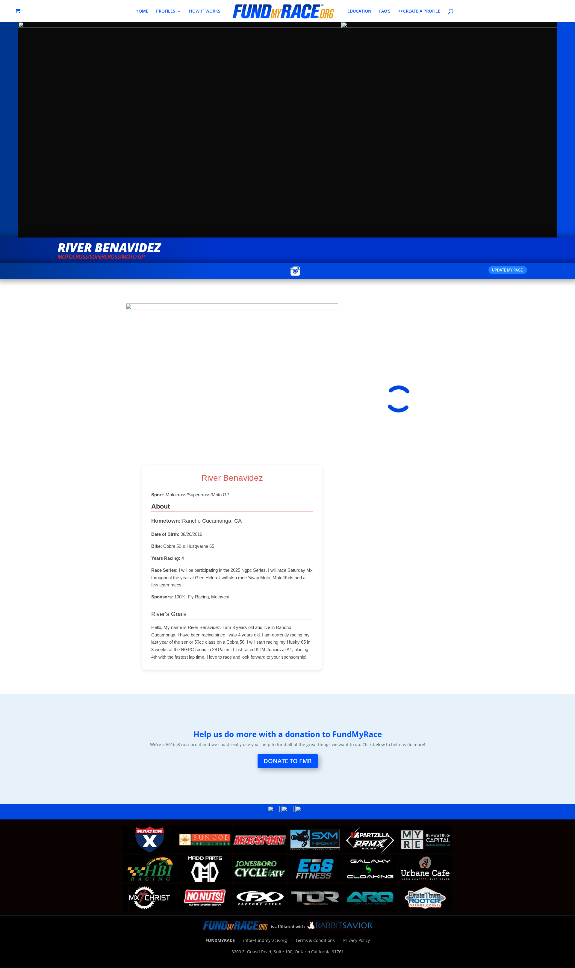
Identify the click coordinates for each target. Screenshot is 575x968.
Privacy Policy (356, 940)
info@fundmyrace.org (266, 940)
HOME (141, 11)
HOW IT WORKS (204, 11)
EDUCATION (359, 11)
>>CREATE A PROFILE (419, 11)
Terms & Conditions (315, 940)
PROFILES (165, 11)
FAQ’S (385, 11)
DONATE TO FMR (288, 761)
